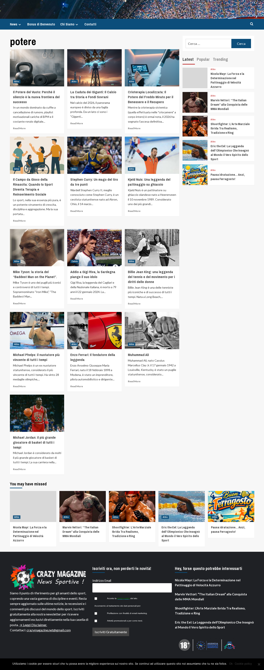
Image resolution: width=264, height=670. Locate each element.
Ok (231, 663)
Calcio (75, 261)
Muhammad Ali (138, 354)
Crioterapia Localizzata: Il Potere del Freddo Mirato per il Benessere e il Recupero (150, 97)
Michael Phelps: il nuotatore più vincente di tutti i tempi (36, 357)
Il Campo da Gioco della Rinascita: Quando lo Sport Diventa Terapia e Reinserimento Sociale (33, 186)
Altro (16, 81)
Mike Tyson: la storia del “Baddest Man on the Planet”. (35, 274)
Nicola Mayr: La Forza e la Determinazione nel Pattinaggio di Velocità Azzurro (227, 80)
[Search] (251, 24)
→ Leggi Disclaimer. (33, 625)
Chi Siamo (67, 24)
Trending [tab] (220, 59)
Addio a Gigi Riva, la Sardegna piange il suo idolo (92, 274)
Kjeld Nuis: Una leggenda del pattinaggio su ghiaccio (149, 182)
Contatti (90, 24)
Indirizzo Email (101, 580)
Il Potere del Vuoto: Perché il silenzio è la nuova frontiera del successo (36, 97)
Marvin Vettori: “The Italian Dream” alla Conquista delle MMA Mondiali (229, 104)
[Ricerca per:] (209, 43)
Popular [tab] (203, 59)
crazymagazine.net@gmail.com (49, 630)
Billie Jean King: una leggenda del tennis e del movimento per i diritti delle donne (151, 276)
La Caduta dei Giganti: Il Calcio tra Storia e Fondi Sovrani (93, 94)
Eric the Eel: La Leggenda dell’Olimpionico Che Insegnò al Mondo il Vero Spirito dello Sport (230, 152)
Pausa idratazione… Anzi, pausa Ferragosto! (228, 176)
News (13, 24)
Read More (19, 128)
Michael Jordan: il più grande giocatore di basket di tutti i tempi (34, 442)
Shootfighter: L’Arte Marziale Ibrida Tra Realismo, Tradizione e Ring (230, 128)
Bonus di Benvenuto (41, 24)
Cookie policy (243, 663)
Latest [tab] (188, 59)
